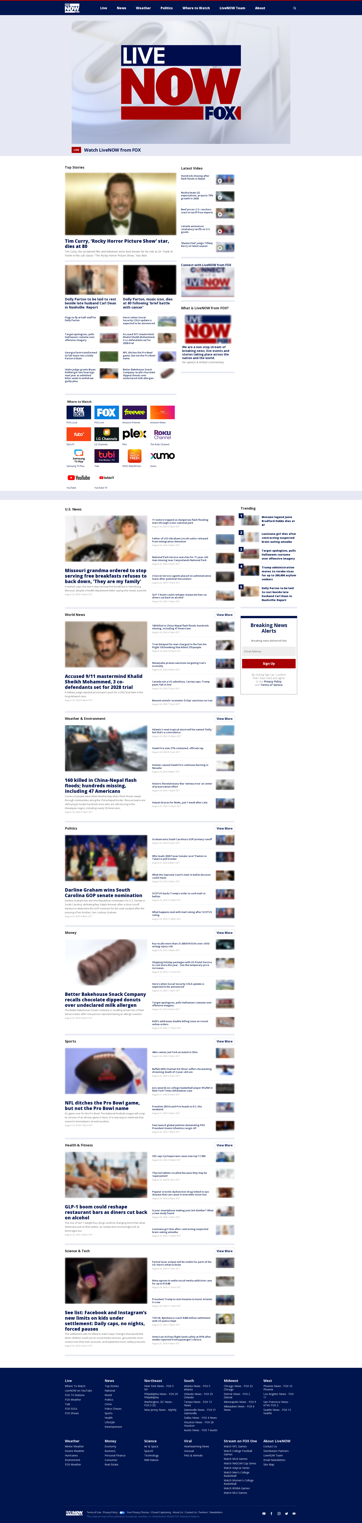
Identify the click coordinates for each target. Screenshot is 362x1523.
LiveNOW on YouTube (78, 1390)
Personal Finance (115, 1455)
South (189, 1380)
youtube (264, 1514)
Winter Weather (74, 1446)
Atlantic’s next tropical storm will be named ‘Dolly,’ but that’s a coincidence (182, 731)
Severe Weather (74, 1451)
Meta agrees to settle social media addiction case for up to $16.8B (182, 1282)
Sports (70, 1041)
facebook (271, 1514)
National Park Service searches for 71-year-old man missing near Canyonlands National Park (180, 558)
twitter (287, 1514)
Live (68, 1380)
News (109, 1380)
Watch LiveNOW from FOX (112, 150)
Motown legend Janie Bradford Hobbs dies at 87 (278, 521)
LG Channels (101, 444)
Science (150, 1441)
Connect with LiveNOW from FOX (206, 265)
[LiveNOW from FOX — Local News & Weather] (77, 8)
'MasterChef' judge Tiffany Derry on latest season (197, 244)
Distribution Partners (276, 1451)
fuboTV (70, 444)
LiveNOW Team (273, 1455)
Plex (124, 444)
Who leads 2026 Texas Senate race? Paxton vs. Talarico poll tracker (179, 857)
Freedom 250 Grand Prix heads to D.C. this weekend (177, 1108)
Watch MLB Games (236, 1459)
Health (109, 1417)
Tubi (96, 466)
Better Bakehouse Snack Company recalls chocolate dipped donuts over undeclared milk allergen (139, 374)
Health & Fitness (79, 1145)
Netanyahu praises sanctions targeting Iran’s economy (179, 664)
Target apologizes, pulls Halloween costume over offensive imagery (80, 337)
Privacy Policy (273, 681)
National (110, 1390)
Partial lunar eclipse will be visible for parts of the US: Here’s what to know (182, 1263)
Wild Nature (151, 1460)
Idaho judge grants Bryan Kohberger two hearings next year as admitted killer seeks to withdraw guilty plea (80, 375)
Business (110, 1451)
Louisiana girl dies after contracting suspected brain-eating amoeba (180, 1230)
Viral (188, 1441)
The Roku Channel (159, 444)
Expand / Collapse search (295, 8)
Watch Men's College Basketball (236, 1474)
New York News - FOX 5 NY (159, 1387)
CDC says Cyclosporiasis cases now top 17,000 (178, 1156)
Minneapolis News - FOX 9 (240, 1402)
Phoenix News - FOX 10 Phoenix (277, 1387)
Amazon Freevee (131, 422)
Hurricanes (71, 1455)
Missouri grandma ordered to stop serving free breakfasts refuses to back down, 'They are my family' (106, 575)
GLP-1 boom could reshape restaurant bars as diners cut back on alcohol (179, 596)
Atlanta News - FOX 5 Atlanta (197, 1387)
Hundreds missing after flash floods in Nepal (195, 177)
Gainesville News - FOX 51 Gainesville (200, 1411)
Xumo (153, 466)
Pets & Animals (193, 1455)
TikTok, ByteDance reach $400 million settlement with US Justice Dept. (181, 1319)
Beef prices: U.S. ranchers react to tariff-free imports (197, 211)
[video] (225, 179)
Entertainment (113, 1427)
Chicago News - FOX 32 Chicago (238, 1387)
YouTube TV (100, 487)
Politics (71, 828)
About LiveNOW (276, 1441)
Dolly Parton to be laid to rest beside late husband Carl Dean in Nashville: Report (90, 303)
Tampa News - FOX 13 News (198, 1403)
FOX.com (99, 422)
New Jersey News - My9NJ (160, 1410)
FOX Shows (72, 1413)
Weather (72, 1441)
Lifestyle (110, 1422)
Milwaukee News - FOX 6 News (239, 1408)
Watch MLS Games (235, 1493)
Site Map (268, 1464)
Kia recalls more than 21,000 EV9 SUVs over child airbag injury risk (180, 945)
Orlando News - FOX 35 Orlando (198, 1395)
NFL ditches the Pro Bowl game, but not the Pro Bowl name (139, 355)
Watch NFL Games (235, 1446)
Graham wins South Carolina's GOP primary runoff (182, 839)
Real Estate (111, 1464)
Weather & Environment (85, 718)
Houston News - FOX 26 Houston (199, 1423)
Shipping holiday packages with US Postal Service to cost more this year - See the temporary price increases (182, 965)
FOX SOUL (71, 1408)
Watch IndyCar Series (237, 1468)
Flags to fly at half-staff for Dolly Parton (80, 319)
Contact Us (270, 1446)
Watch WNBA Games (237, 1488)
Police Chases (113, 1408)
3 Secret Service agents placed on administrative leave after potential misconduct (181, 577)
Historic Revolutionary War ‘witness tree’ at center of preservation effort (182, 785)
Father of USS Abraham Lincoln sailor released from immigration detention (180, 540)
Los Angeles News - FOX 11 (278, 1395)
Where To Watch (75, 1386)
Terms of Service (271, 685)
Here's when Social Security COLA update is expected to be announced (139, 320)
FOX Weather (73, 1399)
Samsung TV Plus (75, 466)
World (108, 1395)
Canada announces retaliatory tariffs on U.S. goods (195, 229)
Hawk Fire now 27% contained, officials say (177, 748)
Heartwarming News (196, 1446)
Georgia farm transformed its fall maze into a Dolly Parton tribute (81, 355)
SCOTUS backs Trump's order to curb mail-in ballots (179, 895)
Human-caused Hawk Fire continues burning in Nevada (180, 766)
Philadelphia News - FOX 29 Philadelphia (161, 1395)
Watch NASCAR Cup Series (240, 1463)
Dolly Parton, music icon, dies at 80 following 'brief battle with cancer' (148, 303)
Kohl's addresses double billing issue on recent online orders (180, 1022)
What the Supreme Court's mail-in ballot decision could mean (181, 876)
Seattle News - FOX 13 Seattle (277, 1411)
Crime (108, 1404)
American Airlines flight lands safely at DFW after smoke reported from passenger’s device (181, 1338)
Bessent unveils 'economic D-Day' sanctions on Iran (182, 700)
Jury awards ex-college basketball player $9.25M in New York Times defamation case (182, 1089)
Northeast (153, 1380)
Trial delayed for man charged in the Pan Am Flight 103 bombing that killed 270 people (179, 646)
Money (70, 932)
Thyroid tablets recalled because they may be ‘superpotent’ (179, 1174)
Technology (151, 1455)
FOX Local (72, 422)
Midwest (231, 1380)
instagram (279, 1514)
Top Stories (112, 1386)
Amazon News (158, 422)
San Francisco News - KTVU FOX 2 (276, 1403)
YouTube (71, 487)
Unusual (189, 1451)
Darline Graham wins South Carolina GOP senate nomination (103, 892)
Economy (110, 1446)
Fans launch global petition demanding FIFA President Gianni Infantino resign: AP (178, 1126)
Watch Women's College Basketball (239, 1481)
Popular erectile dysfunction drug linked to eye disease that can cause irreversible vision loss (180, 1193)
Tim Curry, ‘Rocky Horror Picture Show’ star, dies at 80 (117, 243)
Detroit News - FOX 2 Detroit (237, 1395)
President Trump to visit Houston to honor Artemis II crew (182, 1300)
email (294, 1514)
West (267, 1380)
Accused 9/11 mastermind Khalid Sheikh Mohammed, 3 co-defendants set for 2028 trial (139, 338)
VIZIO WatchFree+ (131, 466)
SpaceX (148, 1451)
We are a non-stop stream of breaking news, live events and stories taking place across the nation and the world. (205, 352)
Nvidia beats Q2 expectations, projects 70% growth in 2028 (197, 195)
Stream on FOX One (240, 1441)
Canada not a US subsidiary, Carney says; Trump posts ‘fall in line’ (181, 683)
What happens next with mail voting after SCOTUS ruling (182, 913)
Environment (72, 1460)
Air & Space (151, 1446)
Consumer (111, 1460)
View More (225, 615)
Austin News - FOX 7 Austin (200, 1430)
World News (75, 614)
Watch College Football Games (238, 1452)
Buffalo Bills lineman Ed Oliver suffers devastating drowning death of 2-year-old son (182, 1070)
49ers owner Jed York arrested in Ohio (175, 1052)
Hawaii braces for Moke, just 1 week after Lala (179, 802)
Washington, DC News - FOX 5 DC (158, 1403)
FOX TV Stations (75, 1395)
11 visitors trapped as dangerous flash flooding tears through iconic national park (180, 521)
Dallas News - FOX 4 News (200, 1417)
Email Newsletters (274, 1460)
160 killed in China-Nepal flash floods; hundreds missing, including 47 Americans (180, 627)
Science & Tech (77, 1251)
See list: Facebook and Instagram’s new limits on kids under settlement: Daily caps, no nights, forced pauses (106, 1320)
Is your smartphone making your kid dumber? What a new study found (182, 1212)
